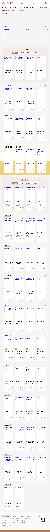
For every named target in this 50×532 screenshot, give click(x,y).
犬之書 (39, 102)
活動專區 (37, 7)
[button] (4, 36)
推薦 (3, 7)
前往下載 (43, 523)
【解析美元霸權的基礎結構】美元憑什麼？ (9, 72)
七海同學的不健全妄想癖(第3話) (9, 442)
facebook (29, 518)
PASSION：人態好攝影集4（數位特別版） (30, 472)
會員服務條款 (15, 518)
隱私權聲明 (15, 522)
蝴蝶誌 (17, 381)
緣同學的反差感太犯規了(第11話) (30, 442)
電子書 (14, 7)
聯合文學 (39, 232)
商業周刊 (17, 201)
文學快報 (28, 53)
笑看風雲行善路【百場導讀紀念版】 (19, 72)
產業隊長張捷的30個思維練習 (30, 71)
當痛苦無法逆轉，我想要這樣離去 (9, 103)
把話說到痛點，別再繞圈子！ (41, 132)
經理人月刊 (7, 232)
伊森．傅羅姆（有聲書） (18, 352)
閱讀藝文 (35, 183)
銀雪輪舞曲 (7, 163)
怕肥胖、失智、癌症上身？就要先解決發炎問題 (9, 323)
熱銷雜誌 (15, 183)
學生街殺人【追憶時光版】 (19, 164)
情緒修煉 (28, 351)
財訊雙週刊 (7, 201)
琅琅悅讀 (41, 7)
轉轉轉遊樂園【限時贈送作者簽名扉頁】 (41, 263)
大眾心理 (22, 53)
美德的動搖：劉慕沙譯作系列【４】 (30, 103)
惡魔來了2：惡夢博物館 (19, 262)
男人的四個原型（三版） (9, 382)
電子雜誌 (20, 7)
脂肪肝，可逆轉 (30, 322)
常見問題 (23, 520)
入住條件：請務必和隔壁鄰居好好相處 (9, 263)
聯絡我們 (23, 522)
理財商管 (15, 53)
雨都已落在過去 (41, 322)
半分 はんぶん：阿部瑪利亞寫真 (41, 472)
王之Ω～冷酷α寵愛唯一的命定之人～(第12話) (41, 442)
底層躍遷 (39, 71)
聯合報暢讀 (18, 503)
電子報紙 (26, 7)
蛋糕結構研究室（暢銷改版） (30, 412)
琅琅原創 (46, 7)
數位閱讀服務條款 (16, 520)
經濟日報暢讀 (8, 503)
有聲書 (32, 7)
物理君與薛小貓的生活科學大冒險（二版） (30, 383)
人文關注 (35, 53)
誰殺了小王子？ (30, 262)
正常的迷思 (40, 381)
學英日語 (22, 183)
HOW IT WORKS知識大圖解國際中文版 (30, 233)
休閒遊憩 (28, 183)
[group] (25, 18)
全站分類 (8, 7)
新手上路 (23, 518)
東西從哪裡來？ (19, 102)
